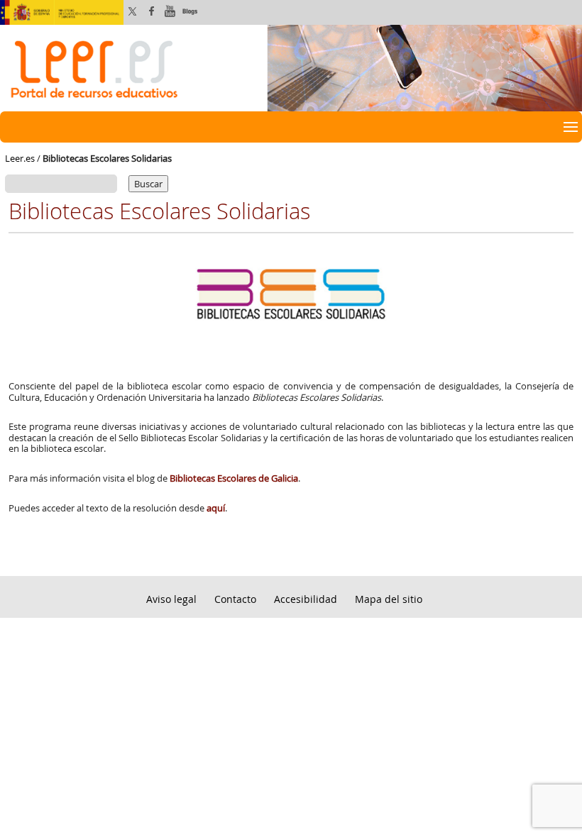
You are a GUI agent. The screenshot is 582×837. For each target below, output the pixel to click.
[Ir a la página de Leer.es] (291, 66)
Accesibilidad (305, 599)
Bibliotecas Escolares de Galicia (233, 478)
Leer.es (20, 158)
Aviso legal (171, 599)
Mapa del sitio (388, 599)
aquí (216, 507)
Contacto (235, 599)
